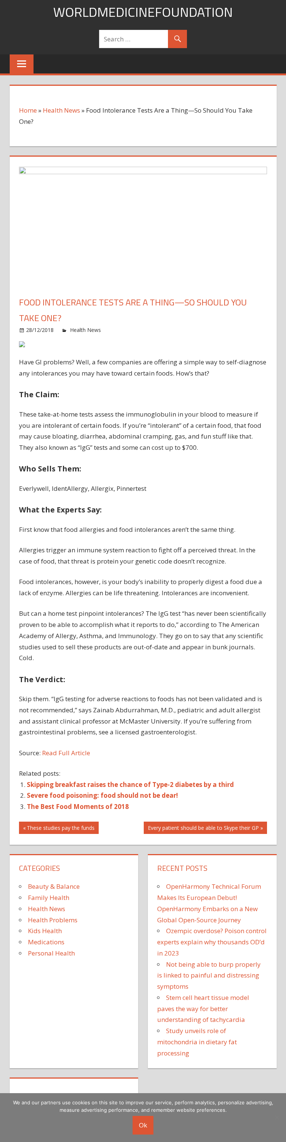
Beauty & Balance (54, 886)
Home (28, 110)
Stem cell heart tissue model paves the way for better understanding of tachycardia (203, 1008)
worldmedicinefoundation (143, 11)
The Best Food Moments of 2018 (78, 806)
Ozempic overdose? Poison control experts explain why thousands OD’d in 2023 (212, 941)
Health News (61, 110)
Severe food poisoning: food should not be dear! (102, 795)
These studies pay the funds (60, 829)
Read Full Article (66, 753)
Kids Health (45, 930)
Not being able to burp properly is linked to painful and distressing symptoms (209, 975)
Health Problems (52, 920)
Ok (143, 1125)
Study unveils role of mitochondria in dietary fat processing (197, 1041)
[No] (276, 1117)
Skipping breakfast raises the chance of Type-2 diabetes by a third (130, 784)
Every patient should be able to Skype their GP (203, 829)
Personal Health (51, 953)
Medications (46, 942)
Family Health (48, 897)
